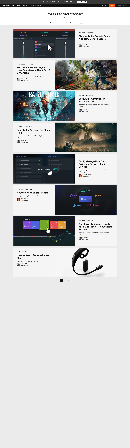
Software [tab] (25, 5)
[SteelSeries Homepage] (9, 5)
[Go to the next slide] (113, 2)
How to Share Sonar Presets (32, 192)
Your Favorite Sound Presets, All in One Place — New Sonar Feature (95, 227)
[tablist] (26, 5)
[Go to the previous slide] (17, 2)
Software (72, 22)
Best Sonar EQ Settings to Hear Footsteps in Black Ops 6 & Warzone (33, 70)
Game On (55, 22)
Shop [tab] (18, 5)
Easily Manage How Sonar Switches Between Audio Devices (93, 164)
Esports (62, 22)
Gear (67, 22)
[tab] (104, 5)
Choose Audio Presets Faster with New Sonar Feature (95, 37)
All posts (48, 22)
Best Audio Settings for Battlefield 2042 (92, 100)
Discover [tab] (32, 5)
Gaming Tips (80, 22)
